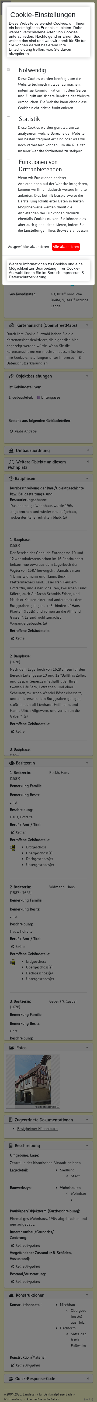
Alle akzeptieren (66, 246)
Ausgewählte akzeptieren (28, 246)
